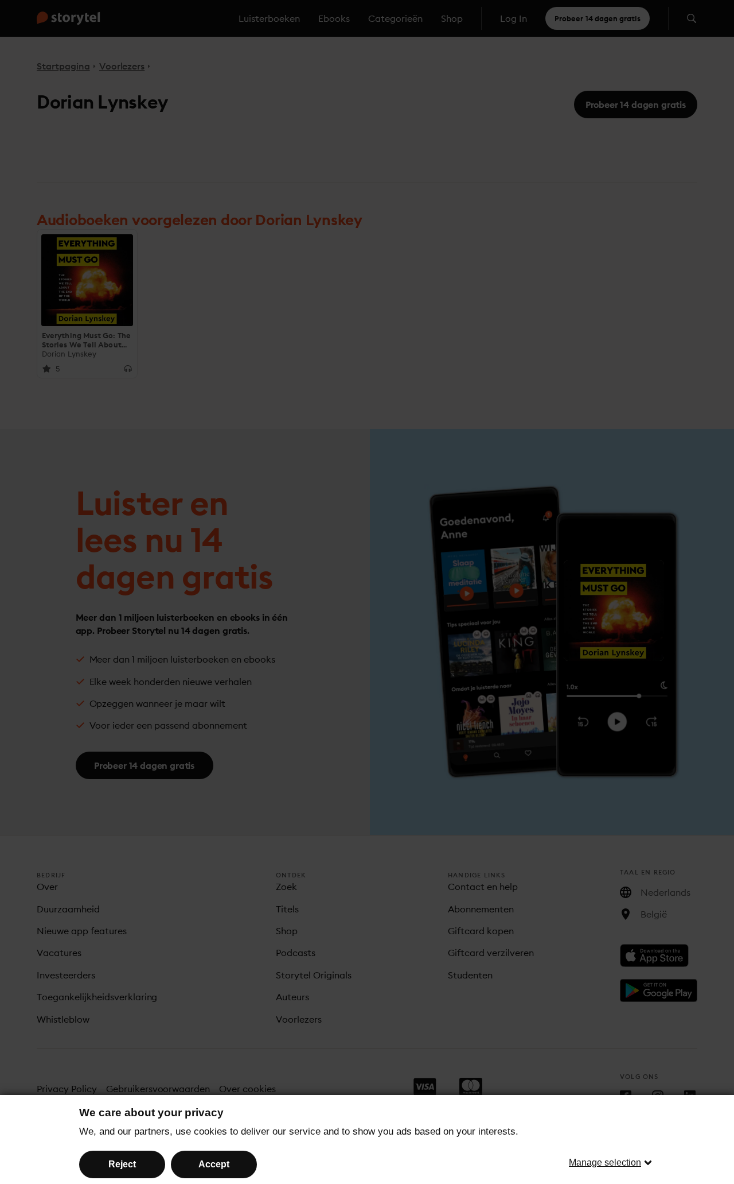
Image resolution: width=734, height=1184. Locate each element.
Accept (213, 1164)
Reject (122, 1164)
